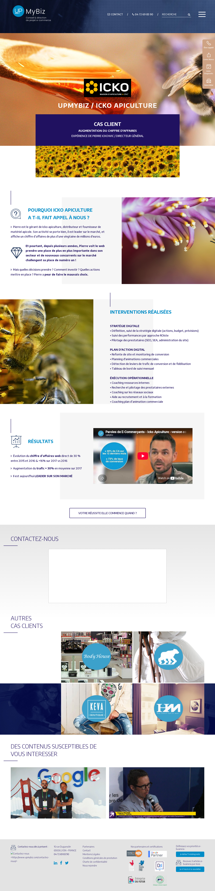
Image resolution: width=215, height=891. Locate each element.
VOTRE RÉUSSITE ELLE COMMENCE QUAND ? (107, 513)
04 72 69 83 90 (143, 14)
